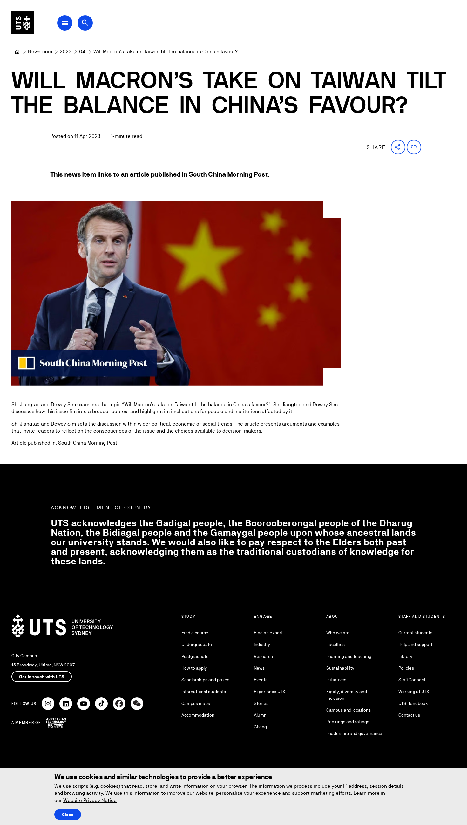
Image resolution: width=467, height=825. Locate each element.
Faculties (335, 644)
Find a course (194, 632)
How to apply (194, 668)
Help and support (415, 644)
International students (203, 691)
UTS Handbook (413, 703)
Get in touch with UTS (41, 676)
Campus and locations (348, 709)
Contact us (409, 715)
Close (67, 814)
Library (405, 656)
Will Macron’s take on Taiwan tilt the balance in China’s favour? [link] (165, 52)
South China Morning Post (87, 443)
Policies (406, 668)
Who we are (337, 632)
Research (263, 656)
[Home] (17, 52)
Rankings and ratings (347, 721)
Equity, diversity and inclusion (346, 695)
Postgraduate (195, 656)
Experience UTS (269, 691)
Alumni (261, 715)
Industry (262, 644)
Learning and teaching (348, 656)
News (259, 668)
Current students (415, 632)
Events (260, 679)
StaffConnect (411, 679)
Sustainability (340, 668)
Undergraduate (196, 644)
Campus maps (195, 703)
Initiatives (336, 679)
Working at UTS (413, 691)
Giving (260, 726)
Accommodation (197, 715)
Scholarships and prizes (205, 679)
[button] (398, 147)
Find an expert (268, 632)
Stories (261, 703)
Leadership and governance (354, 733)
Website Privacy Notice (90, 800)
